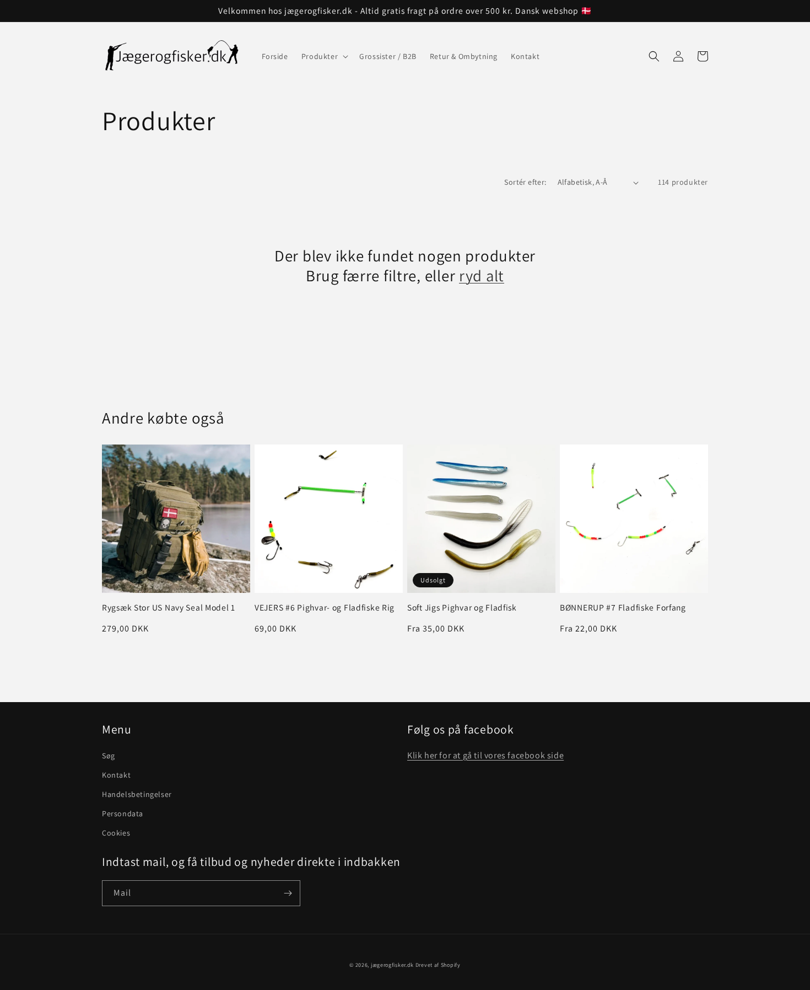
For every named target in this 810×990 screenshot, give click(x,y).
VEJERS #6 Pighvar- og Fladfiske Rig (325, 607)
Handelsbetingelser (137, 794)
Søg (108, 756)
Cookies (116, 833)
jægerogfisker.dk (392, 964)
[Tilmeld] (288, 893)
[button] (324, 56)
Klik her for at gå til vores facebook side (485, 755)
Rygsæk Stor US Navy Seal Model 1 (168, 607)
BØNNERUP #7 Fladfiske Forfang (623, 607)
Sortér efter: (525, 182)
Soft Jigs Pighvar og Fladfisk (462, 607)
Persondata (122, 813)
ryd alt (481, 276)
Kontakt (116, 775)
